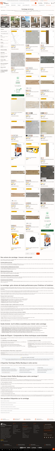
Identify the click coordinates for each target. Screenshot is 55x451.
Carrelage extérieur (36, 426)
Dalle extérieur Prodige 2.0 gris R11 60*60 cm (32, 136)
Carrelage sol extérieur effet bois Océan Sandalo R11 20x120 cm (16, 137)
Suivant (38, 253)
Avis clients (24, 434)
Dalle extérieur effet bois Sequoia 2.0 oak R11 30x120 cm (32, 227)
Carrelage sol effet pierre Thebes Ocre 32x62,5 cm (47, 114)
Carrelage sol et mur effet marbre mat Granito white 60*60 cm (17, 45)
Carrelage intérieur (35, 425)
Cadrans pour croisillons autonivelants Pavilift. (32, 247)
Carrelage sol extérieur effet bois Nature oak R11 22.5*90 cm (17, 205)
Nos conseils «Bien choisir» (16, 429)
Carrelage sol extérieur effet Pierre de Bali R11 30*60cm (47, 68)
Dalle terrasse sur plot (36, 428)
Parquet (19, 5)
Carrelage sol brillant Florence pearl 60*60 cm (17, 69)
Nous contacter (25, 426)
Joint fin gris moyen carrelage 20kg (16, 247)
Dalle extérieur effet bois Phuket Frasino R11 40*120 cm (32, 182)
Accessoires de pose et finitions (7, 279)
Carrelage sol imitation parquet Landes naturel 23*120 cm (47, 92)
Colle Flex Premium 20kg (14, 157)
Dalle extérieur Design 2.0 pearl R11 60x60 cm (47, 204)
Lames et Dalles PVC (26, 5)
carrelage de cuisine (17, 291)
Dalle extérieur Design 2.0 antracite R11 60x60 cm (47, 182)
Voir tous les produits (51, 14)
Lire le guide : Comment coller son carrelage (25, 372)
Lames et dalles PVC (36, 430)
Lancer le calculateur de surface (5, 372)
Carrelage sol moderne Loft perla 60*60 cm (32, 46)
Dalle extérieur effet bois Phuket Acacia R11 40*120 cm (17, 227)
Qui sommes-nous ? (25, 425)
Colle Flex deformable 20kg (44, 247)
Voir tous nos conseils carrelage (41, 372)
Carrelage (7, 5)
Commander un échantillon (15, 72)
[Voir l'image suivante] (24, 36)
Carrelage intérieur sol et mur (6, 262)
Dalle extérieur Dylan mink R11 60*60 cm (46, 136)
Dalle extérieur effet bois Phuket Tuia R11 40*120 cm (31, 205)
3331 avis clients (5, 441)
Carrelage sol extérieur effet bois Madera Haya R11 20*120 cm (47, 159)
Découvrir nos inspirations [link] (47, 430)
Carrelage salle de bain (36, 427)
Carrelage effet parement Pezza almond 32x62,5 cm (31, 114)
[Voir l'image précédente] (11, 36)
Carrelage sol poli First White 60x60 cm (16, 112)
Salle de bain (13, 5)
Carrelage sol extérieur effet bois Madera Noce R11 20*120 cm (47, 47)
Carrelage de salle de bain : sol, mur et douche (10, 275)
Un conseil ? (44, 0)
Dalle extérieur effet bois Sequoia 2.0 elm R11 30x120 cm (17, 182)
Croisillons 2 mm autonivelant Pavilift (31, 157)
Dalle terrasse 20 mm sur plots (7, 271)
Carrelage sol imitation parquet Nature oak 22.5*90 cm (32, 69)
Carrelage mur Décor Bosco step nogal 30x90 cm (32, 92)
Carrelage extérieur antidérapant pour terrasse (10, 266)
